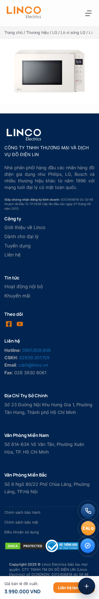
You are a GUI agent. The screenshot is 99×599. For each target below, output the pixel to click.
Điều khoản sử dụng (21, 532)
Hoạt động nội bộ (23, 286)
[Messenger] (88, 546)
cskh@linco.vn (33, 365)
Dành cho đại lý (21, 236)
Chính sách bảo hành (22, 512)
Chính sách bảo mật (21, 522)
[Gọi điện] (88, 511)
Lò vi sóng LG (73, 32)
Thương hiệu (37, 32)
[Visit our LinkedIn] (19, 324)
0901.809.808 (36, 350)
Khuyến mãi (17, 296)
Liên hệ (12, 255)
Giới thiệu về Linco (24, 227)
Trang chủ (13, 32)
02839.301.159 (34, 357)
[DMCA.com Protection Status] (25, 548)
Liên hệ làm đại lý (74, 587)
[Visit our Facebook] (8, 324)
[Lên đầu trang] (88, 568)
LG (54, 32)
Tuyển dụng (17, 246)
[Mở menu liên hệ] (86, 586)
